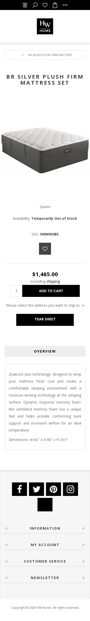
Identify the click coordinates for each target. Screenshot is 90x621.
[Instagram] (70, 489)
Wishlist (45, 5)
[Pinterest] (53, 489)
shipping (53, 281)
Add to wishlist (45, 249)
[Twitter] (36, 489)
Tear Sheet (45, 319)
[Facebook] (19, 489)
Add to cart (51, 291)
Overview (45, 351)
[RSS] (45, 504)
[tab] (45, 351)
